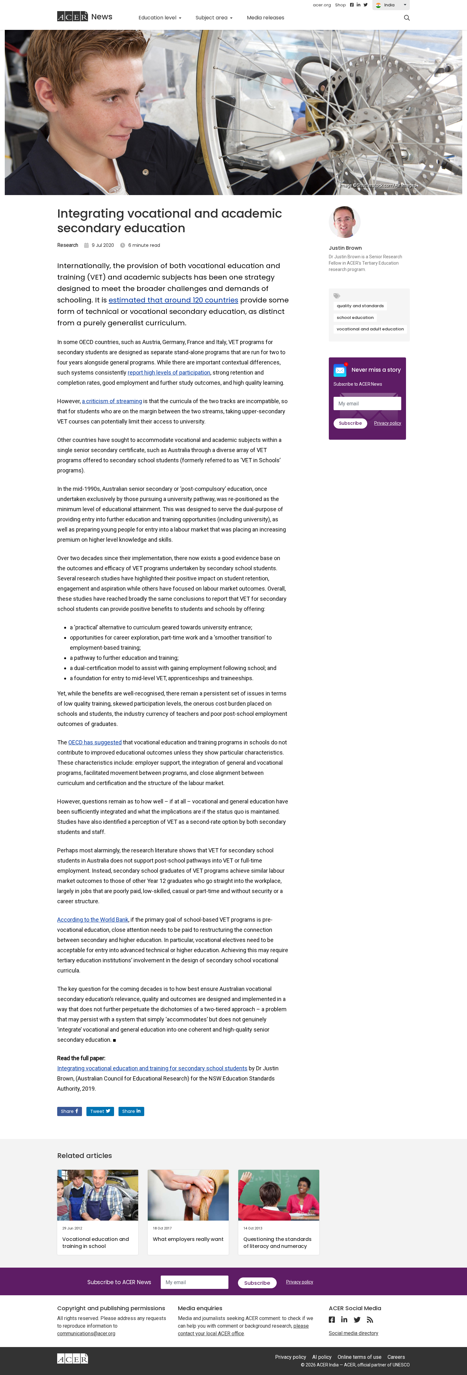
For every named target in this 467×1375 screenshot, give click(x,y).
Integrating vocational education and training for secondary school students (152, 1068)
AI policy (322, 1357)
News (101, 16)
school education (355, 318)
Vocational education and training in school (95, 1243)
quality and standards (360, 306)
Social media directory (353, 1333)
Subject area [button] (212, 17)
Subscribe (350, 423)
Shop (340, 5)
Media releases (269, 17)
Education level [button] (158, 17)
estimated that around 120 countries (173, 300)
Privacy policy (387, 423)
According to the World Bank (92, 919)
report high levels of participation (169, 372)
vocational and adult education (370, 329)
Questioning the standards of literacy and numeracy (277, 1243)
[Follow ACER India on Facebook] (352, 5)
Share (67, 1111)
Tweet (97, 1111)
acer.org (322, 5)
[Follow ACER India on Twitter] (365, 5)
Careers (396, 1357)
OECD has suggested (95, 742)
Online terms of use (360, 1357)
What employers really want (188, 1239)
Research (67, 245)
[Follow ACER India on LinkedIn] (358, 5)
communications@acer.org (86, 1334)
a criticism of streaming (112, 401)
